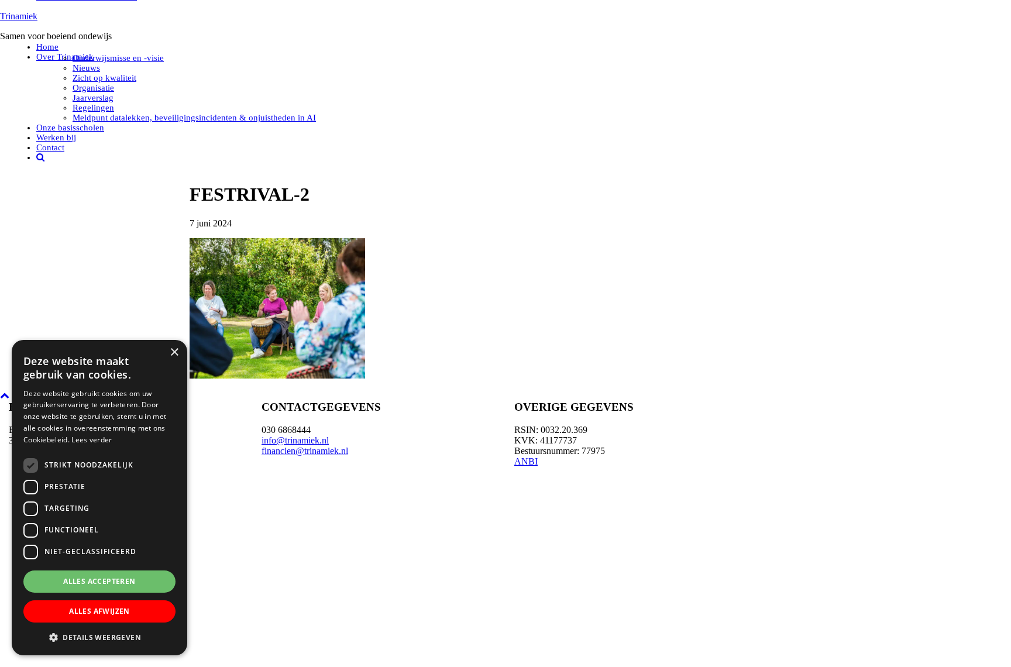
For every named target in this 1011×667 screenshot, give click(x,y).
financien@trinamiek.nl (305, 451)
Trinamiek (18, 16)
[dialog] (99, 497)
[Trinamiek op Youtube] (884, 483)
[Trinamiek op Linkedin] (884, 534)
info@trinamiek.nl (295, 440)
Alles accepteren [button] (99, 581)
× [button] (174, 352)
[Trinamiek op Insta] (884, 586)
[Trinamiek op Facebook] (884, 431)
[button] (99, 637)
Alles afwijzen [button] (99, 611)
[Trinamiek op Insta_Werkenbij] (884, 637)
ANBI (526, 461)
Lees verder (91, 440)
